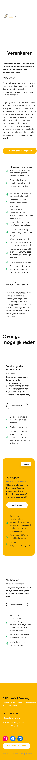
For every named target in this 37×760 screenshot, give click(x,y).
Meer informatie (17, 406)
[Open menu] (15, 16)
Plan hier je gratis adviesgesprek (19, 151)
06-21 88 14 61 (10, 713)
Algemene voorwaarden (16, 746)
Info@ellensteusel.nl (11, 718)
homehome (8, 16)
